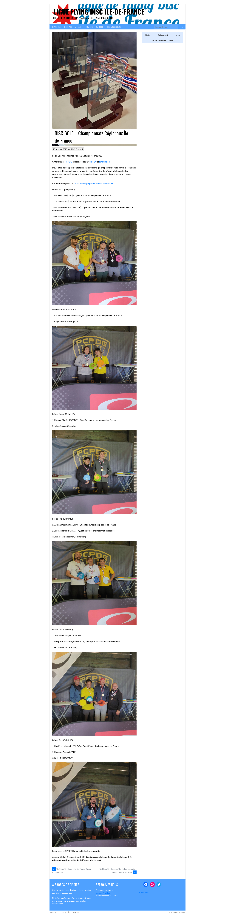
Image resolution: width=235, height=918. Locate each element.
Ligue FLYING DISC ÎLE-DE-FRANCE (98, 11)
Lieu (178, 35)
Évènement (163, 35)
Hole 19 (92, 161)
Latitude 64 (104, 161)
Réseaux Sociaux (114, 26)
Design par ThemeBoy (177, 912)
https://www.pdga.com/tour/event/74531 (93, 183)
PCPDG (68, 161)
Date (147, 35)
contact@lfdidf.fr (103, 893)
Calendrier (100, 26)
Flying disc (56, 26)
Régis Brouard (77, 149)
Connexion (144, 892)
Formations (88, 26)
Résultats (68, 26)
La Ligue (78, 26)
